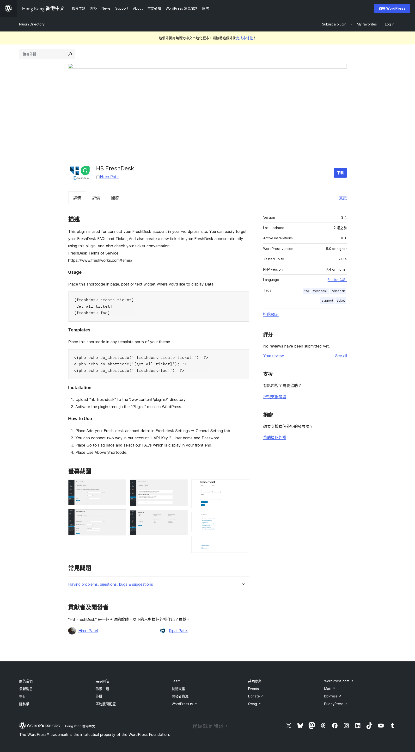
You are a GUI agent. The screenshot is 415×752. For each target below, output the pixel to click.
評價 (96, 197)
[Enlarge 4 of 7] (181, 516)
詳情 (77, 197)
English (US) (337, 280)
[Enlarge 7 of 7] (242, 542)
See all (341, 355)
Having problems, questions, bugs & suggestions (110, 584)
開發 (115, 197)
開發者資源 (180, 696)
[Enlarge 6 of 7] (242, 518)
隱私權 (24, 704)
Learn (176, 681)
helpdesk (338, 291)
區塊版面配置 (106, 704)
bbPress (333, 696)
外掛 (99, 696)
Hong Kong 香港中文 (80, 726)
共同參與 (255, 681)
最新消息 (26, 689)
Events (253, 689)
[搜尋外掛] (70, 54)
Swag (254, 704)
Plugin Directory (32, 24)
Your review (273, 355)
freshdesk (320, 291)
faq (307, 291)
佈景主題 (102, 689)
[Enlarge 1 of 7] (119, 486)
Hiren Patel (109, 176)
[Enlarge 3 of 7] (181, 486)
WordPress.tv (184, 704)
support (327, 300)
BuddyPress (336, 704)
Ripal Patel (178, 630)
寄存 (22, 696)
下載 (340, 173)
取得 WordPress (392, 8)
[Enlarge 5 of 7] (242, 486)
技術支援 (178, 689)
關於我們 (26, 681)
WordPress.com (338, 681)
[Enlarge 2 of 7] (119, 515)
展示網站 (102, 681)
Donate (256, 696)
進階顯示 (271, 314)
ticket (341, 300)
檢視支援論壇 (274, 396)
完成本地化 (244, 38)
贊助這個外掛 (274, 437)
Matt (330, 689)
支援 (343, 197)
